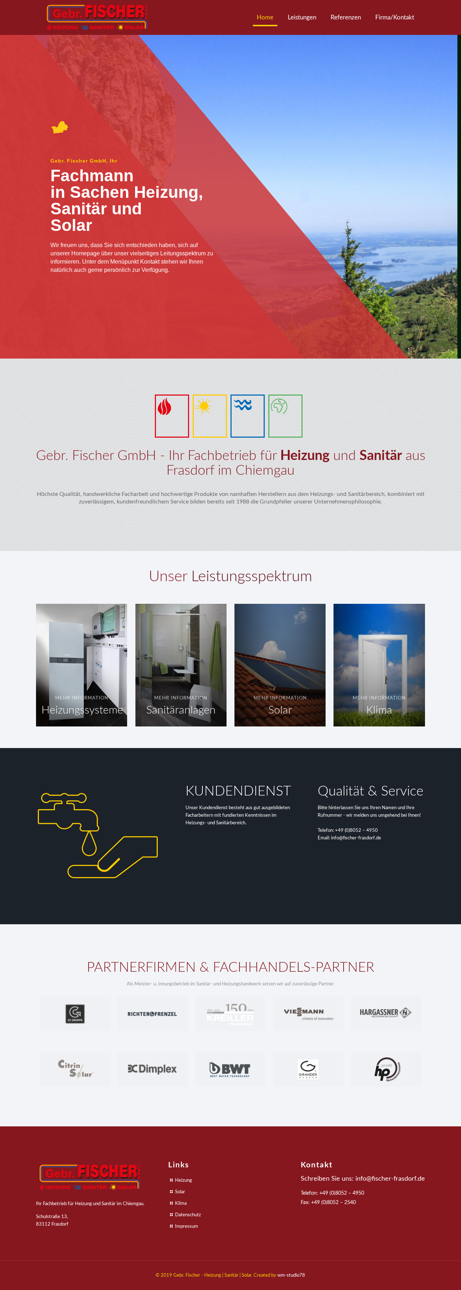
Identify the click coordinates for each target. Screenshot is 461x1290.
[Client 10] (386, 1069)
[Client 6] (75, 1069)
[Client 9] (308, 1069)
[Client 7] (153, 1069)
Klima (181, 1203)
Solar (180, 1192)
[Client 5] (386, 1013)
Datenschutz (188, 1215)
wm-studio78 (291, 1275)
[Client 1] (75, 1013)
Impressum (186, 1226)
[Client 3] (230, 1013)
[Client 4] (308, 1013)
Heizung (183, 1180)
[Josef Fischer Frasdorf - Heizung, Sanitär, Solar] (97, 17)
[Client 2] (153, 1013)
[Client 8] (230, 1069)
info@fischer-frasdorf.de (356, 838)
